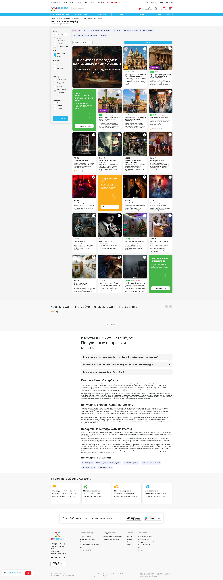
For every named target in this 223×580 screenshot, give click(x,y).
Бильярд (104, 35)
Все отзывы (111, 324)
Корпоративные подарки (114, 2)
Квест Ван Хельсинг (131, 203)
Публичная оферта (85, 542)
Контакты (101, 2)
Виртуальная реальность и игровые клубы (138, 30)
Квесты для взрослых (131, 463)
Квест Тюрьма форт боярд (108, 283)
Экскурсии (117, 30)
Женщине (129, 539)
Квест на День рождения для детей (108, 463)
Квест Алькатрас (80, 203)
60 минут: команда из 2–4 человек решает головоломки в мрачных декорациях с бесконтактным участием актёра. (84, 165)
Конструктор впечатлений (146, 542)
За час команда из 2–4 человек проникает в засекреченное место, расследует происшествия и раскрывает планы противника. (109, 248)
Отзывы (72, 2)
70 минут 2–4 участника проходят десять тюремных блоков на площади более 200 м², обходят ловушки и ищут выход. (84, 208)
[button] (166, 306)
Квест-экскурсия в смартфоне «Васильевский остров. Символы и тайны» (135, 119)
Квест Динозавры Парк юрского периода (133, 161)
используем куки (12, 572)
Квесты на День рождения (151, 463)
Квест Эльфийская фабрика (134, 241)
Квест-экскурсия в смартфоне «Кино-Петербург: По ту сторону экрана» (160, 76)
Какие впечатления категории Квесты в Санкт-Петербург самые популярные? (120, 357)
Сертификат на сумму (162, 14)
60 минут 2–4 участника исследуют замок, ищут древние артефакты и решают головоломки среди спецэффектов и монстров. (135, 208)
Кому (121, 14)
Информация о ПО (85, 550)
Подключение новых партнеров (113, 536)
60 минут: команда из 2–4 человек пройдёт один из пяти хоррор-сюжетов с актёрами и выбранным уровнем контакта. (160, 122)
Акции (79, 2)
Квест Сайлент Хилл (81, 161)
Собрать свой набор (109, 207)
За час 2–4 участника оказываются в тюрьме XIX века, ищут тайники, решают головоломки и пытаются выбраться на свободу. (109, 288)
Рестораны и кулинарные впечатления (97, 30)
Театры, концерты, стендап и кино (85, 35)
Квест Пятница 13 (156, 203)
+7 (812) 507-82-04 (165, 2)
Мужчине (129, 536)
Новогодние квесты (105, 467)
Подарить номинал (84, 126)
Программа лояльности (145, 536)
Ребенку (129, 545)
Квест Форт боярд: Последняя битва (80, 283)
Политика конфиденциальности (89, 545)
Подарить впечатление (61, 14)
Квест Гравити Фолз (157, 161)
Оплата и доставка (89, 2)
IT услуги (82, 547)
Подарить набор (101, 14)
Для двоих (130, 542)
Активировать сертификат (88, 539)
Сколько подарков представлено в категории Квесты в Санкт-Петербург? (118, 364)
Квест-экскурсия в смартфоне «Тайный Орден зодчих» (135, 75)
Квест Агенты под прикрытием (105, 242)
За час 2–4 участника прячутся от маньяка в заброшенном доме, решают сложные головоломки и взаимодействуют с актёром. (160, 208)
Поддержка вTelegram (58, 564)
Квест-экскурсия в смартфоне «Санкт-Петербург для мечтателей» (109, 119)
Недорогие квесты (88, 467)
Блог (139, 547)
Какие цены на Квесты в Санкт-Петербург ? (103, 372)
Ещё (57, 71)
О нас (66, 2)
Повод (142, 14)
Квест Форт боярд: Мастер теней (159, 242)
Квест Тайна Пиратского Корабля (107, 161)
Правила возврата (143, 539)
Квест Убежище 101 (81, 241)
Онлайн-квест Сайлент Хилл (135, 283)
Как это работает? (56, 2)
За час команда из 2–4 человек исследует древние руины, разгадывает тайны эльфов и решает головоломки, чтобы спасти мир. (134, 247)
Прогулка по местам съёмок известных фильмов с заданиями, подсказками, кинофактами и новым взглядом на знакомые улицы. (160, 83)
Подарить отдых (81, 14)
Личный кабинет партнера (111, 539)
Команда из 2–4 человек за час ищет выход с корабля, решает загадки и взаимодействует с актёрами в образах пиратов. (108, 167)
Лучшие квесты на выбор (159, 117)
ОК (28, 573)
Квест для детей (87, 463)
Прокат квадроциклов (144, 545)
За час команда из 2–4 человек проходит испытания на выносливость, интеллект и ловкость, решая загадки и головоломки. (159, 248)
